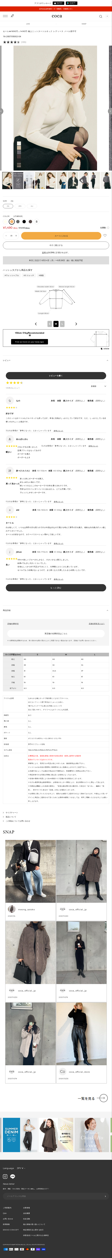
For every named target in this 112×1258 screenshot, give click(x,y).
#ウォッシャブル (12, 275)
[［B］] (36, 221)
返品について (11, 817)
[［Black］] (24, 221)
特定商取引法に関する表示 (33, 1230)
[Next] (110, 111)
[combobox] (56, 324)
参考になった (58, 431)
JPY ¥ (20, 1168)
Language (8, 1168)
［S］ (8, 206)
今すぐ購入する (56, 245)
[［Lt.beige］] (11, 221)
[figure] (36, 323)
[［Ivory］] (5, 221)
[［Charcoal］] (17, 221)
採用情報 (6, 1224)
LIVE (28, 24)
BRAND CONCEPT (11, 1230)
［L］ (32, 206)
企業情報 (26, 1208)
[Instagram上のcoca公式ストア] (5, 1178)
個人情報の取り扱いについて (34, 1224)
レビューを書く (56, 375)
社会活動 (26, 1219)
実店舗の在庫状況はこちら (56, 633)
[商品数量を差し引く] (16, 235)
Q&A (5, 1213)
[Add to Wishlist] (105, 236)
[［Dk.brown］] (30, 221)
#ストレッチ (29, 275)
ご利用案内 (7, 1208)
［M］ (20, 206)
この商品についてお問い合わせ (18, 821)
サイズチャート (12, 812)
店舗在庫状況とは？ (97, 624)
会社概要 (26, 1213)
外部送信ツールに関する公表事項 (36, 1235)
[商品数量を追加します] (6, 235)
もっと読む (56, 587)
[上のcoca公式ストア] (12, 1178)
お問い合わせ (8, 1219)
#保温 (41, 275)
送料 (44, 252)
